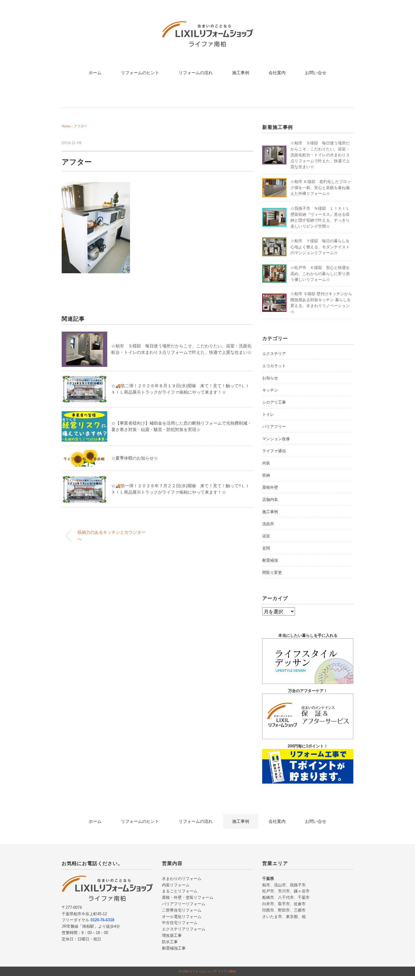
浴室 (266, 536)
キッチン (270, 390)
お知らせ (270, 378)
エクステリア (274, 353)
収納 (266, 475)
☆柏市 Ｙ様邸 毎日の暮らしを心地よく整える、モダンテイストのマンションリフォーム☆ (320, 247)
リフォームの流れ (196, 72)
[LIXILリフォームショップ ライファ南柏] (207, 25)
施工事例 (240, 72)
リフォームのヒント (140, 72)
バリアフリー (274, 426)
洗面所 (268, 524)
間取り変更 (272, 572)
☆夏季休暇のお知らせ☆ (134, 458)
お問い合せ (315, 72)
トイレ (268, 414)
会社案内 (277, 72)
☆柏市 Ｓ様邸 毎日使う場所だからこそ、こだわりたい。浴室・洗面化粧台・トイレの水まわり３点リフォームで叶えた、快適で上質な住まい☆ (320, 155)
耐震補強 (270, 560)
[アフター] (96, 186)
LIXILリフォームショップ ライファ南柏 (209, 971)
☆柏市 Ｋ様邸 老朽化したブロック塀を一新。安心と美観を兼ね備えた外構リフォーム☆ (320, 187)
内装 (266, 463)
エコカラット (274, 366)
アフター (80, 126)
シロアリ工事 (274, 402)
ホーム (95, 72)
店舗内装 (270, 499)
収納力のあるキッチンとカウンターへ (111, 535)
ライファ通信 (274, 451)
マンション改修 (276, 438)
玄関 (266, 548)
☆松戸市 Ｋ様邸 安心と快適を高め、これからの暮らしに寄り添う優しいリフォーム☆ (320, 273)
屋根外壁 (270, 487)
